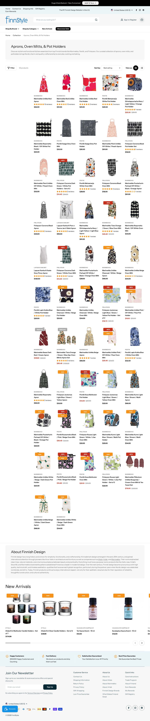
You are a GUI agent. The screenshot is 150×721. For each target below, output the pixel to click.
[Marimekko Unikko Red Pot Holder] (89, 83)
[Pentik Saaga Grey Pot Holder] (89, 128)
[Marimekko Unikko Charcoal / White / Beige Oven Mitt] (89, 294)
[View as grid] (135, 68)
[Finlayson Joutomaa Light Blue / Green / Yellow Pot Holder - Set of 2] (112, 294)
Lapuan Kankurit (63, 223)
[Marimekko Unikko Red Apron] (43, 83)
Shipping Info (28, 9)
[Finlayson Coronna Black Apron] (43, 210)
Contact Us (16, 9)
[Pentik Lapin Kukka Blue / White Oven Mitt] (135, 336)
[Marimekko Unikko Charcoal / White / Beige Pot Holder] (66, 294)
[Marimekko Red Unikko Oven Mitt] (66, 83)
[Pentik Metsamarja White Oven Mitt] (89, 167)
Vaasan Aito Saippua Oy (85, 628)
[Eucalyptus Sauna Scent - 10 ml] (128, 609)
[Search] (96, 20)
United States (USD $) (122, 10)
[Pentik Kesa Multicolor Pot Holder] (89, 379)
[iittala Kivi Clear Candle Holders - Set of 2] (57, 609)
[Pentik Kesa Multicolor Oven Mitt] (89, 461)
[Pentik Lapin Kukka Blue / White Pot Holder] (43, 294)
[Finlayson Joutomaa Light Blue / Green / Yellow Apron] (66, 379)
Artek (105, 559)
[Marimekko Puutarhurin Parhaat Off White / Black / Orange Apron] (135, 167)
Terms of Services (33, 693)
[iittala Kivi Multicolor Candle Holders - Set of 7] (21, 609)
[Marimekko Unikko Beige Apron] (89, 336)
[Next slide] (142, 643)
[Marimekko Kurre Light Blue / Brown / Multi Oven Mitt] (135, 418)
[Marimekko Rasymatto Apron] (43, 379)
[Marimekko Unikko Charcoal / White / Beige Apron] (112, 254)
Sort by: (97, 68)
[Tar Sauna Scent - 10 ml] (93, 609)
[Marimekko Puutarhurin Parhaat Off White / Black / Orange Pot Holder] (43, 418)
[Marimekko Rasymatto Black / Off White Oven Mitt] (135, 210)
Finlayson (129, 141)
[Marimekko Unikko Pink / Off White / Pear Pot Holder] (135, 294)
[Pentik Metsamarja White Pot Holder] (112, 83)
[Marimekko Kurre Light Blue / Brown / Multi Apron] (135, 379)
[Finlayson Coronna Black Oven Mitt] (112, 167)
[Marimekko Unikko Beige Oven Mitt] (135, 254)
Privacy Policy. (48, 693)
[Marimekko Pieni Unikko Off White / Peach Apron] (112, 128)
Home (7, 9)
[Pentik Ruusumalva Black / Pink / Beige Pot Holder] (66, 461)
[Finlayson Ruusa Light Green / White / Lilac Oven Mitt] (89, 418)
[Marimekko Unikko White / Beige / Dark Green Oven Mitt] (66, 504)
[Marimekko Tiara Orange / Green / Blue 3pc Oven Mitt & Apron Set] (66, 336)
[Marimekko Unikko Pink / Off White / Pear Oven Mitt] (112, 336)
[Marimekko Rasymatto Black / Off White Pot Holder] (43, 128)
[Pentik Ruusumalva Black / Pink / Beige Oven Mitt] (66, 418)
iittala (8, 628)
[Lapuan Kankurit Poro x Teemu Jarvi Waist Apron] (66, 210)
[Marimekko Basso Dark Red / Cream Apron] (43, 336)
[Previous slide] (135, 643)
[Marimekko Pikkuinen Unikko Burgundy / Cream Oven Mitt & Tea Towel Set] (135, 461)
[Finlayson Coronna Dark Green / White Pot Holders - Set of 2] (66, 167)
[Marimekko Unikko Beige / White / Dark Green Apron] (43, 504)
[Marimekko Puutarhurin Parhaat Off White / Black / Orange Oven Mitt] (89, 254)
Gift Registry (40, 9)
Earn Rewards (10, 11)
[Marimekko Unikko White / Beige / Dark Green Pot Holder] (43, 461)
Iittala (100, 559)
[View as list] (142, 68)
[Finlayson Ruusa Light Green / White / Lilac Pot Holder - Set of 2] (112, 461)
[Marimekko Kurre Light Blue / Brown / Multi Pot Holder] (112, 418)
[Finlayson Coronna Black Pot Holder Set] (135, 128)
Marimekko (38, 96)
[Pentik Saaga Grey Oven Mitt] (66, 128)
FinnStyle (15, 715)
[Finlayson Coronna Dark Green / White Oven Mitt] (66, 254)
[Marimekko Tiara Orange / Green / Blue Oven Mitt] (112, 210)
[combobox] (66, 19)
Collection (17, 35)
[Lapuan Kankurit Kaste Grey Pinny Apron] (43, 254)
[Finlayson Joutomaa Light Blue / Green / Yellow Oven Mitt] (112, 379)
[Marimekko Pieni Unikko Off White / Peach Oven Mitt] (43, 167)
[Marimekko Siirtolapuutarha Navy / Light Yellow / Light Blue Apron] (89, 210)
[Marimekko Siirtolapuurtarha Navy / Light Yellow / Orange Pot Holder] (135, 83)
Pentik (104, 96)
